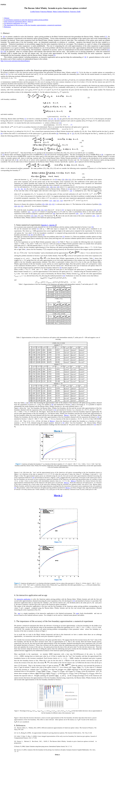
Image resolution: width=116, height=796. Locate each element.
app (26, 23)
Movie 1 (25, 21)
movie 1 (45, 225)
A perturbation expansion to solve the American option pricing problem (26, 20)
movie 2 (52, 225)
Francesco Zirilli (75, 11)
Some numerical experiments (13, 21)
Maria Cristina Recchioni (61, 11)
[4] (4, 36)
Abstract (6, 18)
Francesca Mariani (46, 11)
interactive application (13, 23)
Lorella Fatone (35, 11)
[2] (2, 51)
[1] (106, 36)
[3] (4, 51)
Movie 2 (30, 21)
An (5, 23)
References (7, 27)
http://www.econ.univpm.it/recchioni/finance (15, 61)
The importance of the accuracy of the (16, 25)
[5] (38, 229)
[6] (32, 235)
